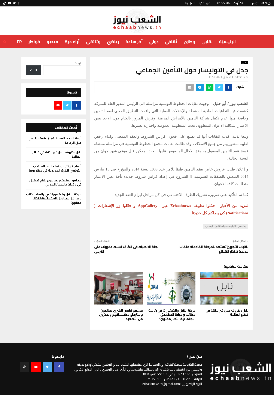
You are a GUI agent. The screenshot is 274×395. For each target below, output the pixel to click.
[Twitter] (47, 367)
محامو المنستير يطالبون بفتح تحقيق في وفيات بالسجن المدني (55, 182)
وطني (189, 41)
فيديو (52, 41)
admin (238, 76)
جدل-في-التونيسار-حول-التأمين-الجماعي (225, 226)
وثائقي (93, 41)
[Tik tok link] (4, 3)
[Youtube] (36, 367)
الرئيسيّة (227, 41)
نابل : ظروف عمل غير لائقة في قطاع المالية (227, 312)
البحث (78, 63)
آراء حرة (72, 41)
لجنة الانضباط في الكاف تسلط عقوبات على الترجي (126, 248)
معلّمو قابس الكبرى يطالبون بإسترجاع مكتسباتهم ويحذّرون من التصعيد (121, 314)
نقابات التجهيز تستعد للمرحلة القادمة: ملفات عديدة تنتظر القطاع (213, 248)
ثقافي (171, 41)
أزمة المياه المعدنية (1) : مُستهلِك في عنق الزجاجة (54, 140)
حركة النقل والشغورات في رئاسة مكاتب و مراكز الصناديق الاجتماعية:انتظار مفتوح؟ (171, 314)
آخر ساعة (134, 41)
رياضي (113, 41)
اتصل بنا (190, 3)
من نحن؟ (204, 3)
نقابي (207, 41)
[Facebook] (59, 367)
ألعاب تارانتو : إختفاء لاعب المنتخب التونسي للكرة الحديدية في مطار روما (55, 168)
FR (19, 41)
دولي (154, 41)
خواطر (34, 41)
